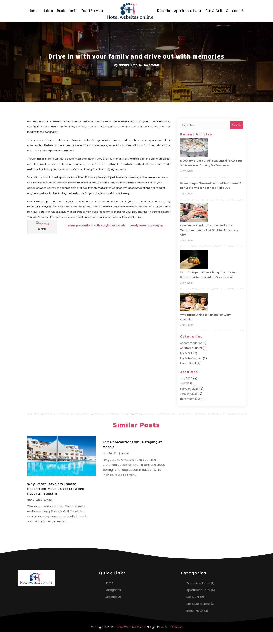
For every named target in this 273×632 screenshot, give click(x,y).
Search (236, 125)
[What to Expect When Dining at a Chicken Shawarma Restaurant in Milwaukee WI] (194, 260)
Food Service (92, 10)
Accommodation (191, 343)
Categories (113, 590)
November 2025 (190, 399)
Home (33, 10)
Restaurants (67, 10)
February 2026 (189, 389)
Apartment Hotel (188, 10)
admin (124, 65)
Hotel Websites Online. (131, 627)
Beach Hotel (188, 363)
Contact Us (235, 10)
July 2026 (186, 378)
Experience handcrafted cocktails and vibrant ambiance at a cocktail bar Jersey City (209, 230)
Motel (155, 65)
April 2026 (186, 383)
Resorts (163, 10)
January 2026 (189, 394)
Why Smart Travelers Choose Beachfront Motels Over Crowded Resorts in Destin (55, 489)
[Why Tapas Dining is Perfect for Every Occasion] (194, 302)
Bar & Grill (214, 10)
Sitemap (176, 627)
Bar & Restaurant (191, 358)
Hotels (48, 10)
